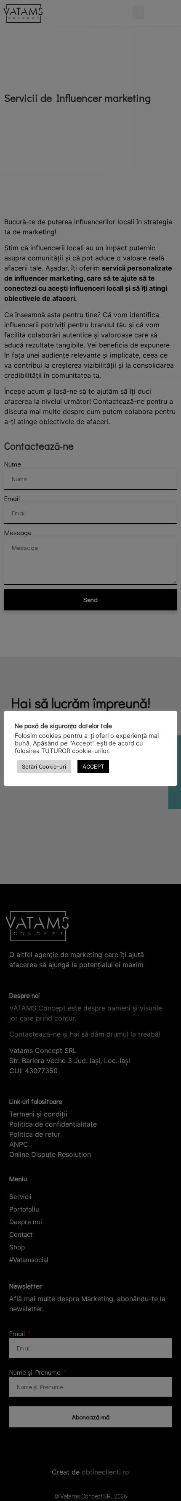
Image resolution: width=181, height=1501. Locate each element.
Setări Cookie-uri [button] (44, 766)
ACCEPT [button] (93, 766)
